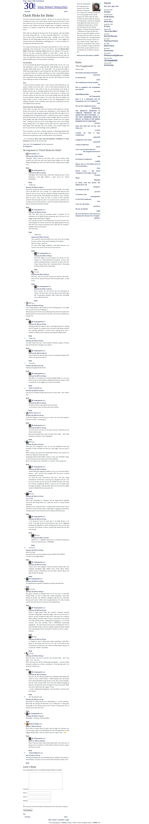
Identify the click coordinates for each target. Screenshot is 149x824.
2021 (105, 6)
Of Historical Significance (113, 55)
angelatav (97, 218)
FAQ (34, 1)
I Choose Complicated (82, 144)
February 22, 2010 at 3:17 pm (34, 365)
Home (25, 1)
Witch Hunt (108, 22)
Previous (27, 11)
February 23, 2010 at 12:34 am (38, 353)
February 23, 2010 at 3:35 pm (34, 591)
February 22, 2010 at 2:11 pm (37, 212)
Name (25, 793)
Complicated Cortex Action (84, 140)
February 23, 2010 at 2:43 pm (34, 581)
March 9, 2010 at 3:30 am (33, 726)
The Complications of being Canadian (87, 82)
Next (65, 11)
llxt (30, 493)
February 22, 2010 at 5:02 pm (37, 324)
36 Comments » (28, 146)
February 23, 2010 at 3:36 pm (40, 274)
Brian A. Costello (34, 388)
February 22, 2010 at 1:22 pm (37, 173)
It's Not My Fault (81, 77)
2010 (113, 6)
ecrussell (97, 130)
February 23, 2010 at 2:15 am (34, 496)
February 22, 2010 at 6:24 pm (35, 390)
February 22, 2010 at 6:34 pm (35, 415)
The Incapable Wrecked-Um (91, 151)
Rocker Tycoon (33, 413)
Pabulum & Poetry (111, 41)
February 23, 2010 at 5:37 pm (43, 289)
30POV (95, 822)
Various (64, 822)
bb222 (98, 211)
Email (25, 797)
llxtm (98, 168)
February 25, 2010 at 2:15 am (37, 639)
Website (25, 801)
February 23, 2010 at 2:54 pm (37, 519)
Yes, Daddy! (79, 154)
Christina (97, 175)
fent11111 (97, 123)
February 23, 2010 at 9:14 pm (34, 699)
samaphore (96, 187)
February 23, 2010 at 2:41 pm (37, 564)
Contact (54, 820)
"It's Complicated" (35, 144)
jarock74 (97, 191)
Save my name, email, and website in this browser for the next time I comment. (45, 806)
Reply (27, 168)
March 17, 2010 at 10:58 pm (37, 741)
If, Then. (107, 26)
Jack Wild (97, 91)
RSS (50, 820)
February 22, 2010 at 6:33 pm (37, 403)
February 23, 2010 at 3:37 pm (34, 656)
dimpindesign (96, 108)
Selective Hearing (110, 36)
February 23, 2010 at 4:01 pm (37, 610)
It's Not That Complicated (83, 199)
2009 (117, 6)
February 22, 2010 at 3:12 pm (34, 341)
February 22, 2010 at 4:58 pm (37, 376)
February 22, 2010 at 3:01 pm (34, 305)
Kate (98, 201)
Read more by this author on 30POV (88, 55)
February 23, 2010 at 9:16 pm (34, 716)
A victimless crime (81, 194)
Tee (99, 84)
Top (24, 814)
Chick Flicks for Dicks (82, 94)
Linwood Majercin (34, 753)
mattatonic (96, 75)
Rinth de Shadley (34, 724)
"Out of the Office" (111, 31)
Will (99, 156)
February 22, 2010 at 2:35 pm (43, 256)
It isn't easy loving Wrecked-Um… (86, 149)
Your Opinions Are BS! (82, 189)
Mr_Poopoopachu (37, 170)
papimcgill (96, 137)
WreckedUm (32, 153)
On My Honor (109, 17)
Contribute (61, 820)
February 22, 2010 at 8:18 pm (37, 469)
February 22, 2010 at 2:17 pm (40, 237)
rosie (98, 103)
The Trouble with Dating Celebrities (87, 73)
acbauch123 (96, 142)
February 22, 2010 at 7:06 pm (37, 428)
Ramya (78, 178)
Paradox (107, 12)
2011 (109, 6)
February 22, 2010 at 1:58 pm (34, 187)
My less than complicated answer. (86, 106)
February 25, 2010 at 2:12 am (40, 538)
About (30, 1)
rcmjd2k (97, 161)
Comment (26, 789)
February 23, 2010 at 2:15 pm (34, 550)
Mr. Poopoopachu (95, 96)
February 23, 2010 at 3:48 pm (37, 674)
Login (67, 820)
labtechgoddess (95, 196)
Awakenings (108, 65)
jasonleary (97, 206)
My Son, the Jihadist (82, 209)
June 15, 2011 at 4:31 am (33, 755)
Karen (98, 147)
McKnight (97, 180)
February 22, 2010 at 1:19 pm (34, 156)
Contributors (40, 1)
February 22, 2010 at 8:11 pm (34, 444)
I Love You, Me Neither (83, 204)
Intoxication (108, 51)
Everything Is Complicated (84, 159)
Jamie (98, 80)
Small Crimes (109, 46)
